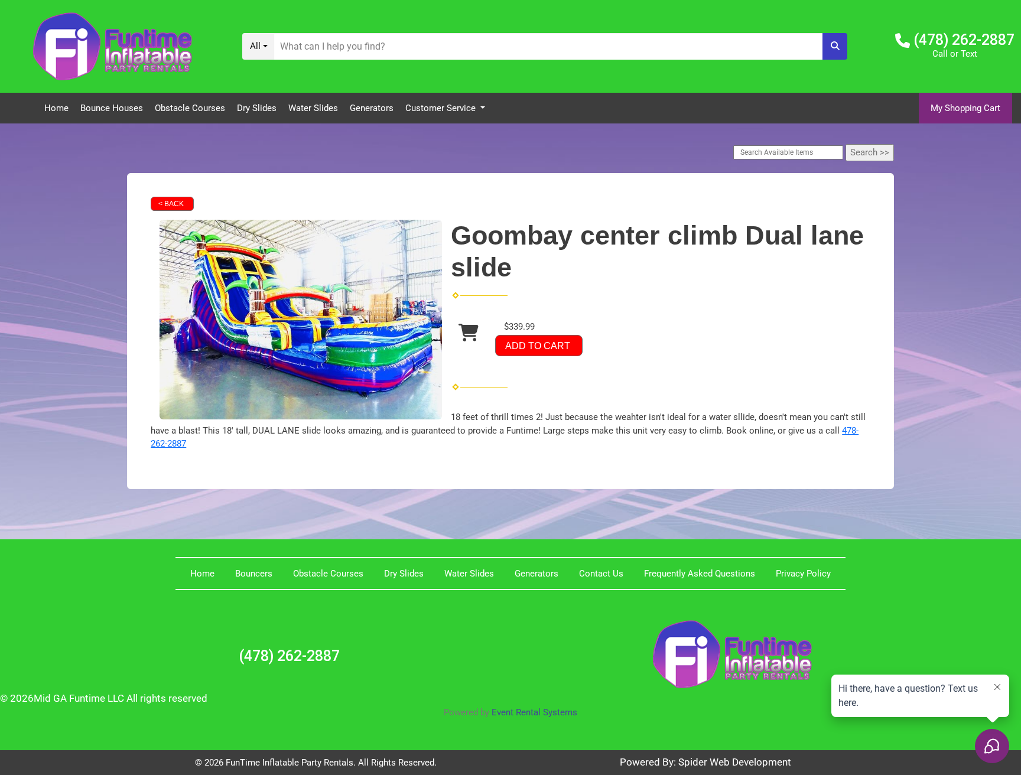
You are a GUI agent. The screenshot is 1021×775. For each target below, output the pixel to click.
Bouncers (253, 573)
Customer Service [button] (441, 108)
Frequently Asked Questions (699, 573)
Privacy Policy (803, 573)
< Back (171, 204)
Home (56, 108)
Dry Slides (257, 108)
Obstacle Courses (190, 108)
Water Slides (313, 108)
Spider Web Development (734, 762)
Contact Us (601, 573)
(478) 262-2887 (964, 39)
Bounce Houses (111, 108)
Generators (372, 108)
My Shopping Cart (965, 108)
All (255, 46)
